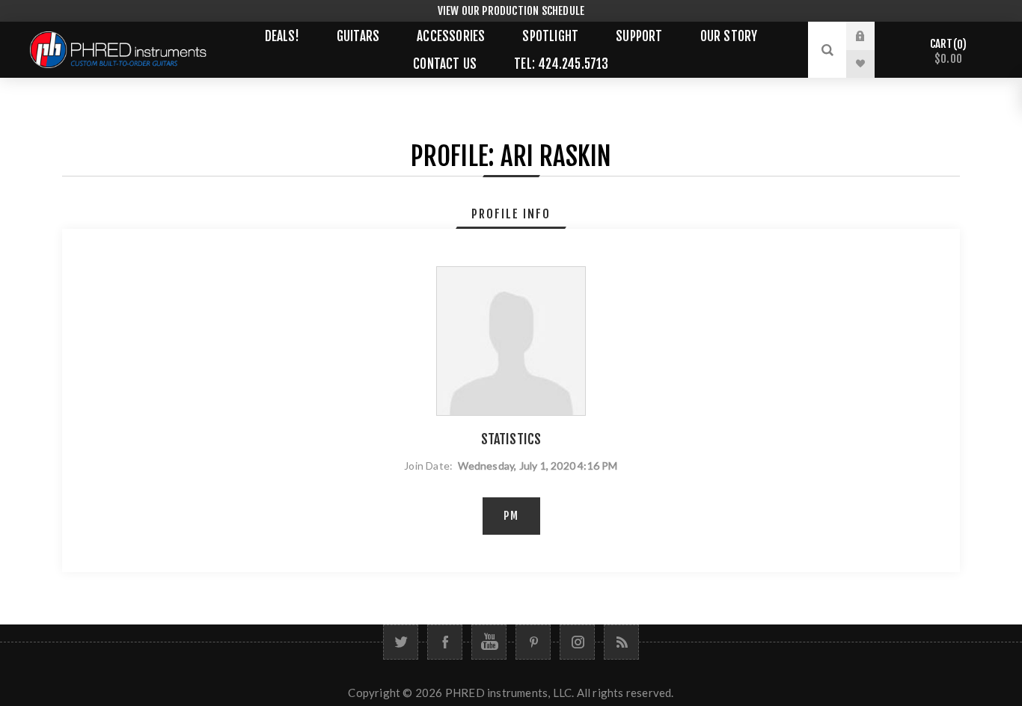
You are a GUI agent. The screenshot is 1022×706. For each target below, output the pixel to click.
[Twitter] (400, 642)
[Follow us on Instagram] (577, 642)
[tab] (511, 214)
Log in (872, 35)
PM (511, 516)
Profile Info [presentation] (511, 213)
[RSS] (621, 642)
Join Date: (428, 465)
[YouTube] (489, 642)
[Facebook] (444, 642)
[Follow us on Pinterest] (533, 642)
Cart (946, 51)
